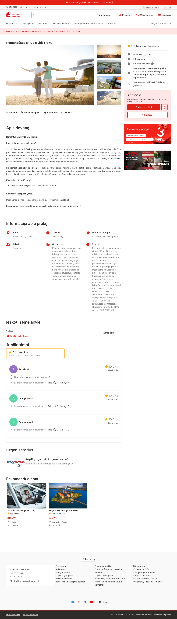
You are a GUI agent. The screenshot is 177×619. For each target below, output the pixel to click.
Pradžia (9, 31)
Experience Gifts (141, 569)
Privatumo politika (103, 566)
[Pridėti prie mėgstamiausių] (164, 107)
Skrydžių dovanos (22, 31)
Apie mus (60, 569)
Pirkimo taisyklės (63, 578)
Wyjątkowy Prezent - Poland (147, 581)
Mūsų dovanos (62, 572)
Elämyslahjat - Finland (144, 572)
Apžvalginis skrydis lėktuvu (42, 31)
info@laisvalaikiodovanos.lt (26, 581)
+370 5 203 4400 (21, 569)
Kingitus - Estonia (141, 575)
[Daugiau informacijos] (152, 63)
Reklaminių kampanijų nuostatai (109, 578)
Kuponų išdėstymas (103, 575)
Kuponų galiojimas (64, 575)
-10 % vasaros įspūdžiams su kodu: (82, 2)
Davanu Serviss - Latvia (145, 578)
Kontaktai (99, 584)
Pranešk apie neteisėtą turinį (108, 581)
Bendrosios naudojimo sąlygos (70, 581)
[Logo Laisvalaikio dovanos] (15, 16)
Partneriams (61, 566)
